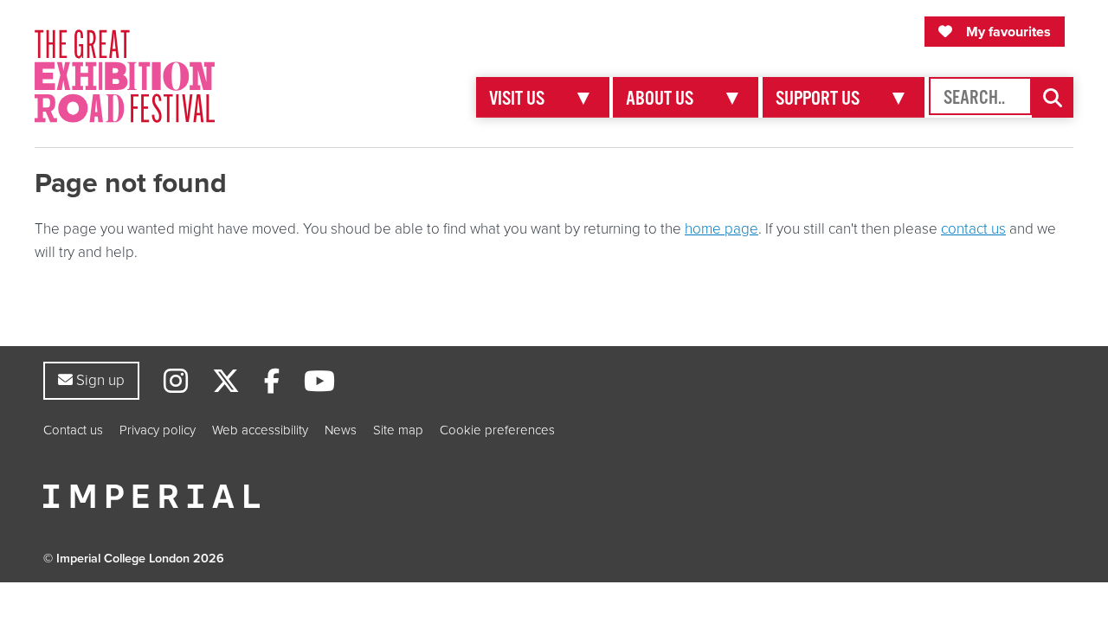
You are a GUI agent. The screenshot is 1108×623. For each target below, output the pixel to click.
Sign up (98, 380)
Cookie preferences (497, 430)
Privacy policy (157, 430)
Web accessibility (260, 430)
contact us (973, 229)
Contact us (73, 430)
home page (721, 229)
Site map (398, 430)
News (341, 430)
